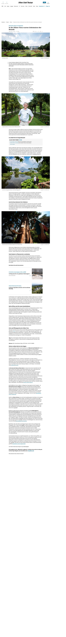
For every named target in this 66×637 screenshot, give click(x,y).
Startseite (3, 22)
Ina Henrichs (12, 275)
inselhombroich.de (14, 365)
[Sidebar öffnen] (2, 6)
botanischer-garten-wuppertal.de (18, 443)
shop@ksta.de (31, 450)
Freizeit (7, 22)
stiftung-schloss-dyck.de (28, 382)
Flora (11, 22)
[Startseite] (25, 2)
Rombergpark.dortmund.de (21, 421)
